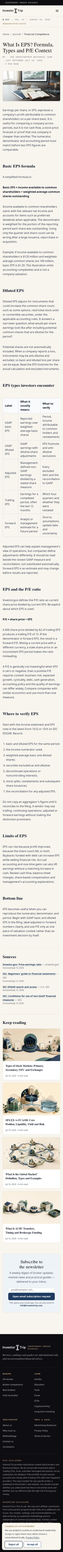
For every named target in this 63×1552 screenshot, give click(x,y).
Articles (37, 1379)
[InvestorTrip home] (13, 10)
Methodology (9, 1435)
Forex (37, 1395)
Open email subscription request (32, 1296)
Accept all (32, 1544)
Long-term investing (44, 1411)
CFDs (36, 1400)
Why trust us (9, 1430)
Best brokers (9, 1389)
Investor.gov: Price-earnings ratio (22, 964)
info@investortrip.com (31, 1305)
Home (6, 34)
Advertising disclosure (45, 1425)
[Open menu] (57, 11)
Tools (36, 1389)
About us (7, 1425)
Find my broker (10, 1395)
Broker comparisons (13, 1384)
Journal (17, 34)
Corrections (8, 1446)
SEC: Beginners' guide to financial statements (29, 973)
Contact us (8, 1441)
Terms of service (42, 1435)
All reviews (8, 1379)
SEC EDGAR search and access (20, 987)
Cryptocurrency (42, 1406)
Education (39, 1384)
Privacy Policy (41, 1430)
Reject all (14, 1544)
